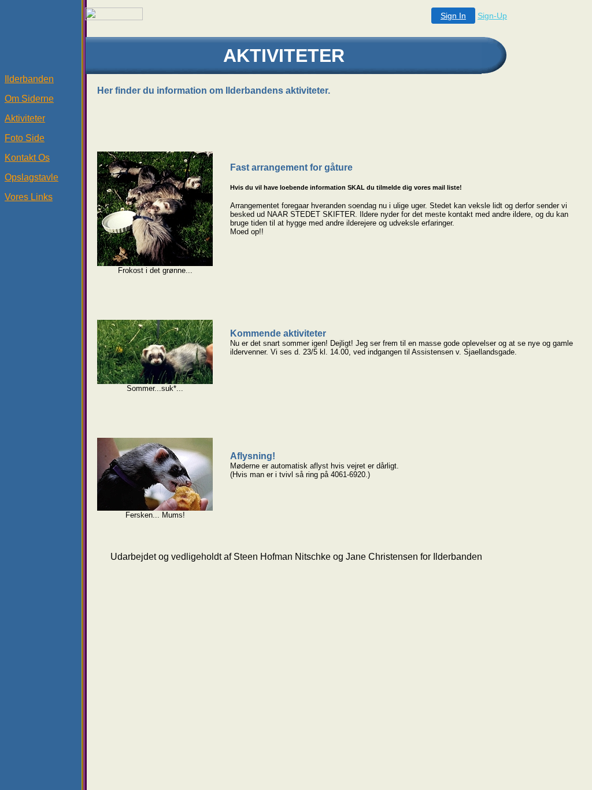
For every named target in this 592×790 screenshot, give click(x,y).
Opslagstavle (31, 177)
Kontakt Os (27, 158)
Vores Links (29, 197)
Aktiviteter (25, 118)
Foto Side (25, 138)
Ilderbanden (29, 79)
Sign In (453, 15)
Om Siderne (29, 99)
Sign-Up (492, 15)
